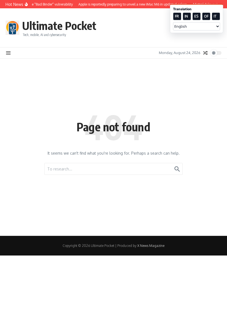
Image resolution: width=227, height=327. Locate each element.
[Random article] (205, 53)
